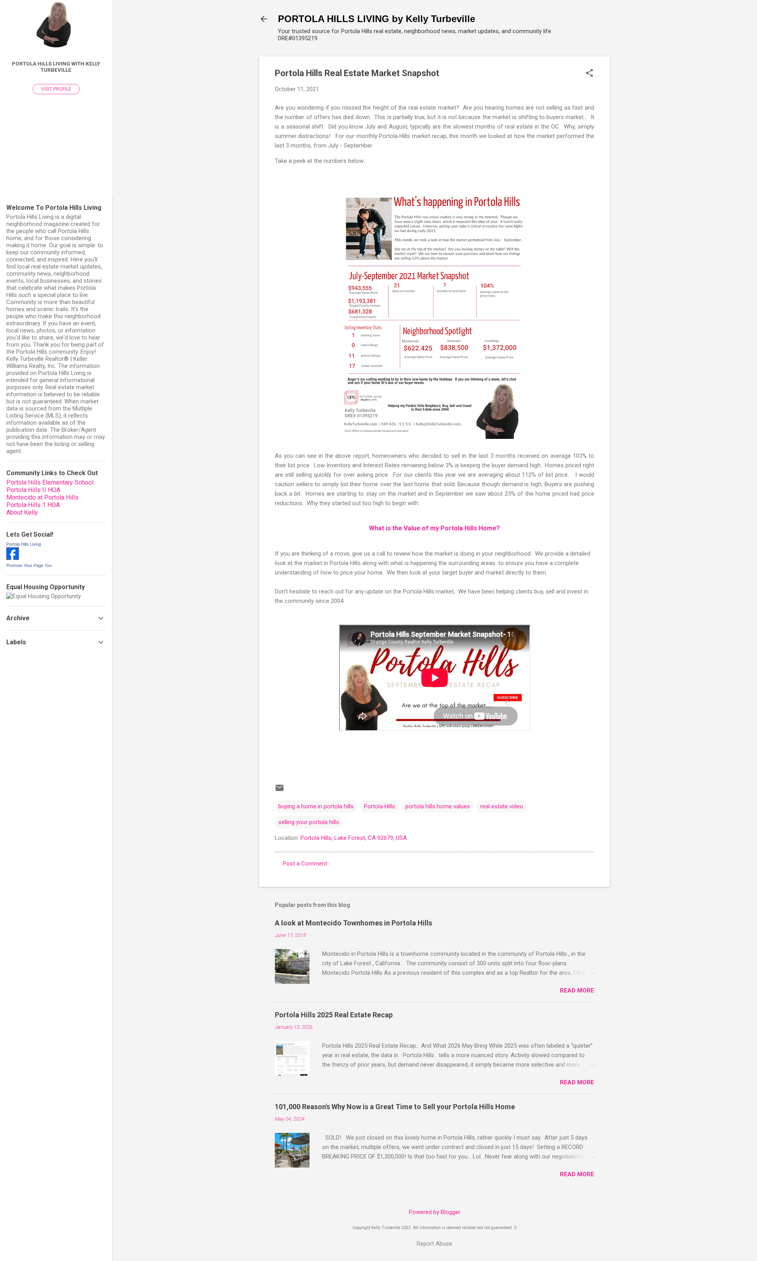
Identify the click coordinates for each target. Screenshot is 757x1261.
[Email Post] (279, 790)
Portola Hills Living (23, 544)
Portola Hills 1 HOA (33, 505)
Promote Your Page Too (29, 565)
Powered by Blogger (435, 1212)
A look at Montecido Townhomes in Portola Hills (353, 923)
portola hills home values (437, 806)
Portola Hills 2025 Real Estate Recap (334, 1015)
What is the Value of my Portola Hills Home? (434, 528)
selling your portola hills (308, 822)
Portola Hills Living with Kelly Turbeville (56, 66)
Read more (577, 990)
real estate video (501, 806)
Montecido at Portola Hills (42, 497)
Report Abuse (434, 1243)
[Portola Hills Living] (12, 557)
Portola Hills (379, 806)
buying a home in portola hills (316, 806)
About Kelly (22, 512)
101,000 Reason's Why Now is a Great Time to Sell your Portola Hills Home (395, 1106)
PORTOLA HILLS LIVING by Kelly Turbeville (376, 18)
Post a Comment (305, 863)
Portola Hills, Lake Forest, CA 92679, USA (353, 837)
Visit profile (56, 89)
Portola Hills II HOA (33, 490)
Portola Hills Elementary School (49, 482)
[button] (589, 73)
